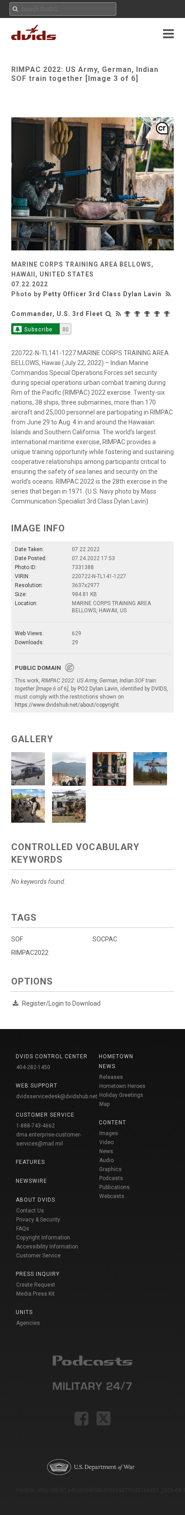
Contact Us (30, 1211)
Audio (106, 1160)
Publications (114, 1187)
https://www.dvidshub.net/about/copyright (67, 705)
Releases (111, 1077)
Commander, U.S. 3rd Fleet (57, 313)
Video (106, 1142)
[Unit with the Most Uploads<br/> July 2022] (158, 313)
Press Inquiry (38, 1274)
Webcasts (111, 1196)
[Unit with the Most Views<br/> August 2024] (128, 313)
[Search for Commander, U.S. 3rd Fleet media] (109, 313)
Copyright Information (43, 1237)
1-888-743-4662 (35, 1126)
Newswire (31, 1181)
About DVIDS (35, 1200)
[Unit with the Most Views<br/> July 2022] (168, 313)
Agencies (28, 1323)
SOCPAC (104, 939)
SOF (17, 939)
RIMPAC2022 (29, 952)
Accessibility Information (47, 1246)
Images (108, 1133)
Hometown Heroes (122, 1086)
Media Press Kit (35, 1294)
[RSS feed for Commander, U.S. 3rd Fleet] (119, 313)
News (106, 1151)
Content (112, 1122)
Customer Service (38, 1255)
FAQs (22, 1228)
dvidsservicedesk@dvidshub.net (56, 1096)
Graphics (110, 1169)
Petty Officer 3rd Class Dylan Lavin (102, 294)
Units (24, 1312)
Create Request (35, 1285)
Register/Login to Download (61, 1003)
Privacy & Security (38, 1219)
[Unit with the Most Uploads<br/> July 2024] (148, 313)
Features (30, 1162)
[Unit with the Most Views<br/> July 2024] (138, 313)
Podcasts (111, 1178)
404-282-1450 (33, 1067)
